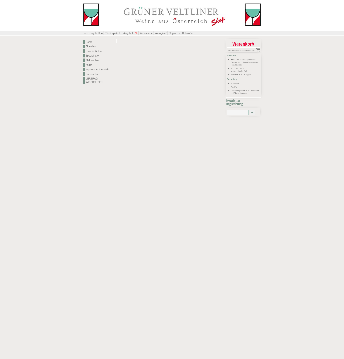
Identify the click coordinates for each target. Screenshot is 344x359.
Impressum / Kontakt (97, 69)
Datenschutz (93, 74)
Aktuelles (91, 46)
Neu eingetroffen (93, 33)
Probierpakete (113, 33)
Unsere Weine (94, 51)
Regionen (174, 33)
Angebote (130, 33)
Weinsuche (146, 33)
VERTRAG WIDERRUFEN (94, 80)
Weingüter (161, 33)
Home (89, 42)
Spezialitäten (93, 55)
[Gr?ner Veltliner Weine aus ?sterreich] (172, 29)
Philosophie (92, 60)
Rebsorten (188, 33)
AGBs (89, 65)
